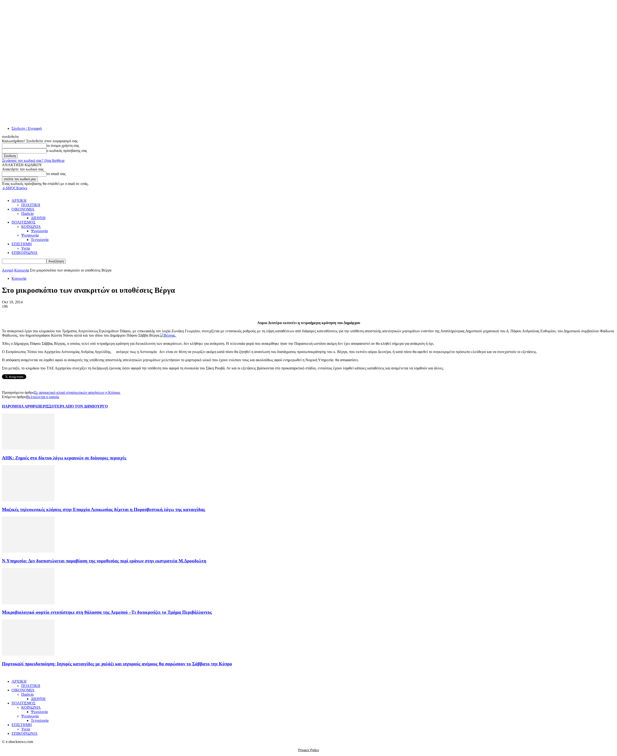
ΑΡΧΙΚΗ (19, 200)
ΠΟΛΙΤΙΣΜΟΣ (23, 222)
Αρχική (7, 270)
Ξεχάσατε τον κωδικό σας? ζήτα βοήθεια (33, 160)
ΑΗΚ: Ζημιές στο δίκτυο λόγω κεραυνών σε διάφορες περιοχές (64, 457)
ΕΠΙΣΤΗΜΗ (22, 244)
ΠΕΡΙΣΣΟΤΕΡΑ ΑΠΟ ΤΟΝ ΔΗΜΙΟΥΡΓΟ (72, 406)
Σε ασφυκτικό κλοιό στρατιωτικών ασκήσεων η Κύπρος (77, 392)
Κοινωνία (21, 270)
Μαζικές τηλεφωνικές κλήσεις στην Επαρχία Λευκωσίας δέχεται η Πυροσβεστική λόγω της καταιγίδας (103, 509)
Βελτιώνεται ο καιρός (42, 397)
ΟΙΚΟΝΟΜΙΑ (23, 209)
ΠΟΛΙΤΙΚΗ (30, 205)
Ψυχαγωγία (30, 235)
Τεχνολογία (39, 240)
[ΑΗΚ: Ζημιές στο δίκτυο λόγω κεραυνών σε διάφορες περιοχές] (28, 448)
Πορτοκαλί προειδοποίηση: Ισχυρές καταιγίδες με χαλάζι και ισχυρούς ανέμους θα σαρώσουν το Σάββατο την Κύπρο (117, 663)
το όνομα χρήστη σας (63, 145)
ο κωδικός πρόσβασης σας (67, 151)
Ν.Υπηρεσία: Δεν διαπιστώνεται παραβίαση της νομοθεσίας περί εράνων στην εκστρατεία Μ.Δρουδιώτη (104, 560)
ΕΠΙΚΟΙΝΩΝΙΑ (25, 253)
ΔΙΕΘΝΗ (38, 218)
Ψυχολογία (39, 231)
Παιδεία (27, 213)
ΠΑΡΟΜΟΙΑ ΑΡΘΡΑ (19, 406)
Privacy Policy (308, 750)
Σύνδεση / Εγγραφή (27, 128)
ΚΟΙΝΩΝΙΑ (31, 227)
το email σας (56, 174)
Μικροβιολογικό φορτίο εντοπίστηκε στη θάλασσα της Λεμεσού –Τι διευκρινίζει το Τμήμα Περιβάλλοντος (107, 612)
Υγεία (25, 248)
